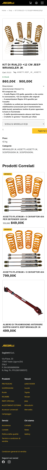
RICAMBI (5, 397)
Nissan (27, 397)
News (26, 430)
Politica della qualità (10, 434)
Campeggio (6, 414)
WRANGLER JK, (9, 149)
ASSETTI (37, 72)
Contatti (5, 430)
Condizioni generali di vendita (14, 451)
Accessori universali (10, 409)
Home (4, 10)
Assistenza (6, 425)
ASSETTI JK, (32, 149)
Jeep (26, 401)
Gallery (27, 434)
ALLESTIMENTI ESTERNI (11, 405)
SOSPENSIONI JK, (11, 152)
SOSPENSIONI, (26, 152)
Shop (10, 10)
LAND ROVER (29, 384)
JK (31, 72)
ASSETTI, (21, 149)
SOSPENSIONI (7, 388)
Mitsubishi (28, 405)
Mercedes (28, 409)
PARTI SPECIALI (8, 401)
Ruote (4, 392)
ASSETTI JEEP (23, 72)
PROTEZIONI (7, 384)
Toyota (27, 392)
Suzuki (27, 388)
